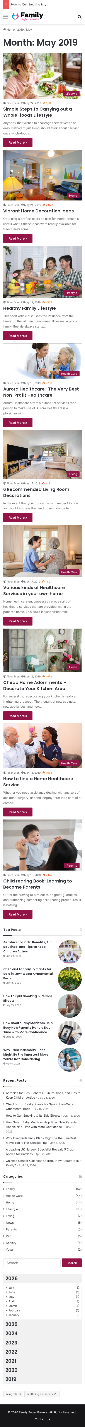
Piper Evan (13, 103)
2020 (11, 1370)
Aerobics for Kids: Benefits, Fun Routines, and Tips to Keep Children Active (28, 947)
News (10, 1222)
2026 (11, 1278)
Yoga (9, 1249)
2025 (11, 1324)
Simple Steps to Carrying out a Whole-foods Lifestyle (37, 112)
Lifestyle (12, 1209)
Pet (8, 1236)
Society (11, 1243)
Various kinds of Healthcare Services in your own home (34, 590)
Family (10, 1189)
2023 (11, 1342)
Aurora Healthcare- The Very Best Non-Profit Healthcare (41, 392)
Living (10, 1216)
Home (10, 29)
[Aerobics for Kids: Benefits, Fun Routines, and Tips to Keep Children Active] (70, 952)
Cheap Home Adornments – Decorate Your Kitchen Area (34, 685)
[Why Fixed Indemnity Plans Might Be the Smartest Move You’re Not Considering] (70, 1060)
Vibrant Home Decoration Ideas (38, 211)
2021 (10, 1360)
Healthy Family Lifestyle (29, 308)
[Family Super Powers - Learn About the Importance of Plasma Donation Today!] (28, 16)
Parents (11, 1229)
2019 (20, 29)
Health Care (14, 1195)
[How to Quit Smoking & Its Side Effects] (70, 1006)
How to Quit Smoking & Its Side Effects (37, 4)
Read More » (18, 142)
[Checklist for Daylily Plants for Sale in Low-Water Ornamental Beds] (70, 979)
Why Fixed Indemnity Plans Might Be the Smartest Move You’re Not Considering (26, 1054)
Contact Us (42, 1419)
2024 (11, 1333)
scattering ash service (42, 1394)
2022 (11, 1351)
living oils (13, 1394)
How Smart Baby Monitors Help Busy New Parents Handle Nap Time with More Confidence (28, 1027)
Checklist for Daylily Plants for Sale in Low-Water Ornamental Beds (28, 973)
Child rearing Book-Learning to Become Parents (37, 884)
